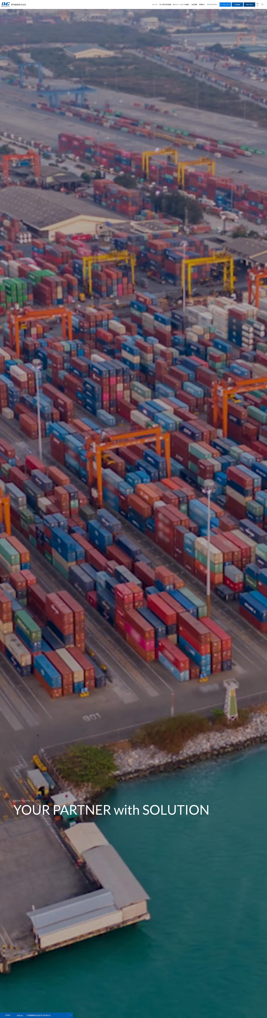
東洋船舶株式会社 (18, 4)
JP (257, 5)
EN (257, 3)
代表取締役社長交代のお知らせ (39, 1015)
